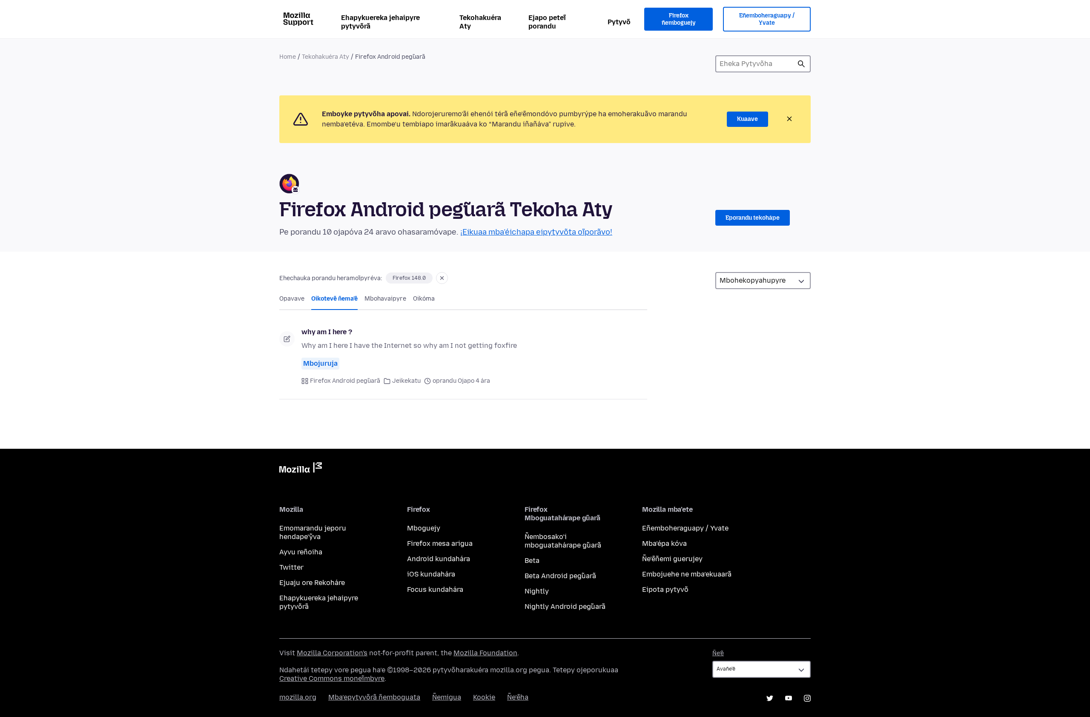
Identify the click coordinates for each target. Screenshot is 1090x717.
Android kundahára (438, 559)
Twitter (291, 567)
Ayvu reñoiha (300, 552)
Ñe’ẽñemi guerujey (672, 559)
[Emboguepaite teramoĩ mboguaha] (442, 278)
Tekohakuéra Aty (480, 22)
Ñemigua (446, 697)
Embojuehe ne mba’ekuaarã (686, 574)
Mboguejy (423, 528)
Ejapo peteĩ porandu (547, 22)
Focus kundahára (435, 589)
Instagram (807, 698)
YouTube (788, 698)
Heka (801, 64)
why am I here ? (326, 332)
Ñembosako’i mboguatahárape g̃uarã (563, 541)
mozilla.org (297, 697)
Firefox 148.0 (409, 278)
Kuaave (747, 119)
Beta (532, 560)
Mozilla (300, 469)
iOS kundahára (431, 574)
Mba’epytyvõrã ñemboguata (374, 697)
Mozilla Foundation (485, 653)
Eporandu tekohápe (753, 217)
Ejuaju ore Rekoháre (312, 583)
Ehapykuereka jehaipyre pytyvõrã (380, 22)
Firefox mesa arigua (440, 543)
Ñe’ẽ (718, 653)
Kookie (484, 697)
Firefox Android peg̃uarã (345, 380)
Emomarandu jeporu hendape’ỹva (312, 532)
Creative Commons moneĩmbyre (331, 678)
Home (287, 56)
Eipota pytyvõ (665, 589)
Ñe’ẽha (517, 697)
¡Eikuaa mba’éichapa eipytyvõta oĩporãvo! (536, 232)
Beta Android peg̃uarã (560, 576)
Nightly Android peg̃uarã (565, 606)
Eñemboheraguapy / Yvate (767, 19)
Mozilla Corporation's (332, 653)
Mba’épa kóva (664, 543)
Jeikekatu (406, 380)
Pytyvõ (619, 22)
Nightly (537, 591)
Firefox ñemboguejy (679, 19)
